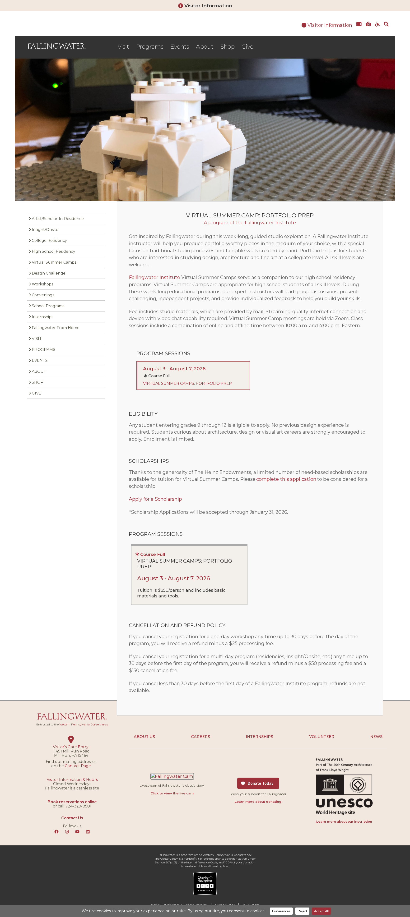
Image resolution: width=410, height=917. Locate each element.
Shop (227, 46)
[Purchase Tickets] (359, 27)
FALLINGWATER (56, 46)
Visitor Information (207, 6)
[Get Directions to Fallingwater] (368, 27)
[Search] (386, 27)
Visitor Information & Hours (72, 779)
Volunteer (321, 736)
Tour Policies (250, 905)
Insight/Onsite (45, 229)
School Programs (48, 306)
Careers (200, 736)
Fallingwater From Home (55, 328)
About (204, 46)
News (376, 736)
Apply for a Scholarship (155, 499)
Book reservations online (72, 802)
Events (179, 46)
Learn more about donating (258, 801)
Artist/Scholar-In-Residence (58, 218)
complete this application (286, 479)
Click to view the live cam (172, 793)
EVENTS (40, 360)
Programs (149, 46)
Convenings (43, 295)
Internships (42, 317)
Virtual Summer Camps (54, 262)
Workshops (42, 284)
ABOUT (39, 371)
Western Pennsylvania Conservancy (83, 724)
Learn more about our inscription (344, 821)
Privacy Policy (225, 905)
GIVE (36, 393)
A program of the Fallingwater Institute (250, 222)
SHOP (37, 382)
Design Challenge (48, 273)
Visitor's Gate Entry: (71, 747)
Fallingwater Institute (154, 277)
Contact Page (78, 766)
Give (247, 46)
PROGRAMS (43, 349)
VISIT (37, 338)
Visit (123, 46)
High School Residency (53, 251)
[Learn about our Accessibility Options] (377, 27)
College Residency (49, 240)
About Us (144, 736)
